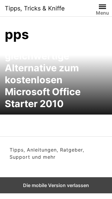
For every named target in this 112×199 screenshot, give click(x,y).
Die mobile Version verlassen (56, 185)
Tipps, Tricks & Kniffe (35, 8)
